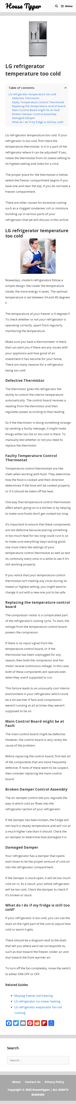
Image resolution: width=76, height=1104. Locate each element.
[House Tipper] (24, 6)
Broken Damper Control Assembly (34, 114)
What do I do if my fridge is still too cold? (37, 122)
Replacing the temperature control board (38, 106)
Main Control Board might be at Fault (36, 109)
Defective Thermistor (26, 98)
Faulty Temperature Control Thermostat (38, 102)
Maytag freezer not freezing (33, 996)
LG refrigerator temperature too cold (32, 94)
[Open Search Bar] (56, 6)
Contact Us (32, 1082)
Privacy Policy (54, 1082)
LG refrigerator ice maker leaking (37, 1001)
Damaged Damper (23, 117)
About (16, 1082)
